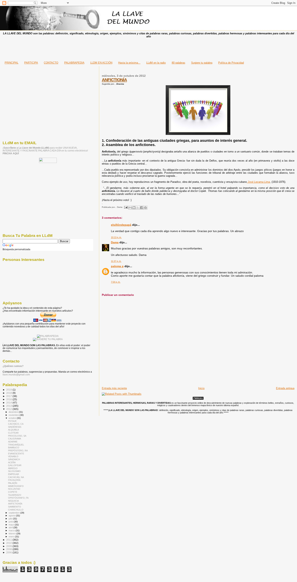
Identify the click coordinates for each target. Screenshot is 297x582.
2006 (9, 552)
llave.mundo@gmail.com (16, 374)
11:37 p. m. (116, 261)
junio (11, 521)
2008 (9, 549)
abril (11, 527)
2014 (9, 402)
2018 (9, 393)
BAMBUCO (13, 447)
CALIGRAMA (14, 438)
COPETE (12, 492)
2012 (9, 409)
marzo (12, 530)
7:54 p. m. (115, 282)
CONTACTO (51, 62)
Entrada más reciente (114, 388)
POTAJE (12, 421)
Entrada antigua (285, 388)
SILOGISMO (14, 471)
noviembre (14, 415)
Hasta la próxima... (129, 62)
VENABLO (13, 456)
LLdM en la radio (156, 62)
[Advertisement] (148, 48)
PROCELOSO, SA (17, 436)
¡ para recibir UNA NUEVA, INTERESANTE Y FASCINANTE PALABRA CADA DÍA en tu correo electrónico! (45, 150)
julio (11, 518)
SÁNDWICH (14, 459)
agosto (12, 515)
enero (12, 536)
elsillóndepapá (121, 224)
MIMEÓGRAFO (16, 486)
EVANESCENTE (16, 453)
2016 (9, 399)
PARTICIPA (31, 62)
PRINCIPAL (11, 62)
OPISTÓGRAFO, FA (18, 498)
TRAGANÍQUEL (16, 444)
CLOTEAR (13, 433)
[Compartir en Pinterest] (145, 208)
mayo (12, 524)
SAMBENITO (14, 506)
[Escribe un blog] (134, 208)
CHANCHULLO (15, 509)
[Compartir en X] (138, 208)
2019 (9, 389)
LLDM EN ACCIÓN (101, 62)
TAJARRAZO (14, 495)
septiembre (14, 513)
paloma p (117, 266)
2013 (9, 405)
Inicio (201, 388)
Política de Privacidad (231, 62)
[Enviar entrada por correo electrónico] (125, 207)
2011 (9, 539)
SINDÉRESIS (14, 427)
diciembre (14, 412)
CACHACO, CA (15, 424)
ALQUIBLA (13, 430)
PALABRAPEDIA (74, 62)
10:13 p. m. (116, 237)
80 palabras (178, 62)
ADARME (12, 441)
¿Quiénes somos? (13, 366)
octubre (13, 418)
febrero (12, 533)
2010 (9, 543)
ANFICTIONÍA (114, 79)
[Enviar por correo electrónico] (130, 208)
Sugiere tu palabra (201, 62)
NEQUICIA (13, 501)
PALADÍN (12, 483)
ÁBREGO (13, 468)
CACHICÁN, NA (16, 477)
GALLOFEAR (14, 465)
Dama (115, 242)
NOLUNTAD (14, 489)
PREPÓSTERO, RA (18, 450)
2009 (9, 546)
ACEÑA (12, 462)
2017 (9, 396)
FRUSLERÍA (14, 480)
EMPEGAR (13, 474)
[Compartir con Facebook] (142, 208)
